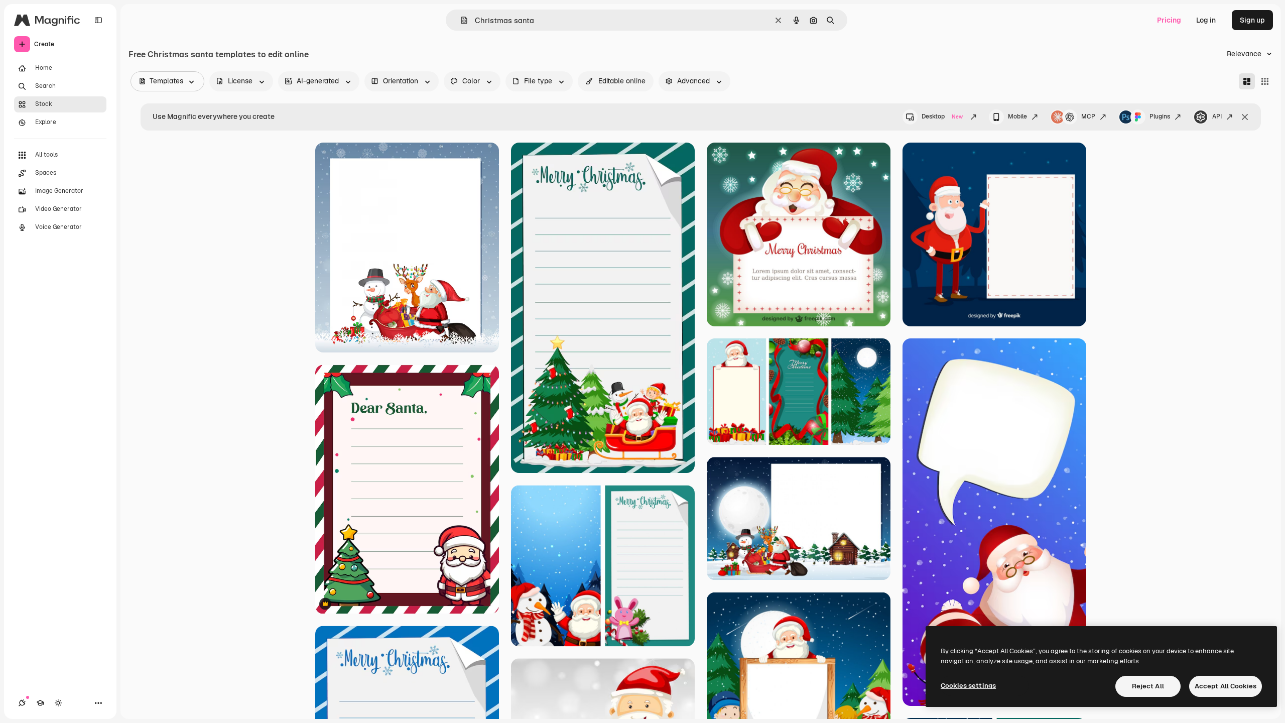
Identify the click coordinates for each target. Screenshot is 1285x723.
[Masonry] (1247, 81)
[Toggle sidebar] (98, 20)
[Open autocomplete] (460, 20)
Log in (1206, 20)
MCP (1088, 116)
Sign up (1252, 20)
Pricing (1169, 20)
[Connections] (22, 703)
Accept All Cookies (1225, 686)
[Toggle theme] (58, 703)
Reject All (1148, 686)
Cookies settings (968, 685)
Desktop (942, 116)
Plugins (1159, 116)
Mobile (1017, 116)
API (1217, 116)
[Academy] (40, 703)
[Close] (1245, 117)
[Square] (1265, 81)
